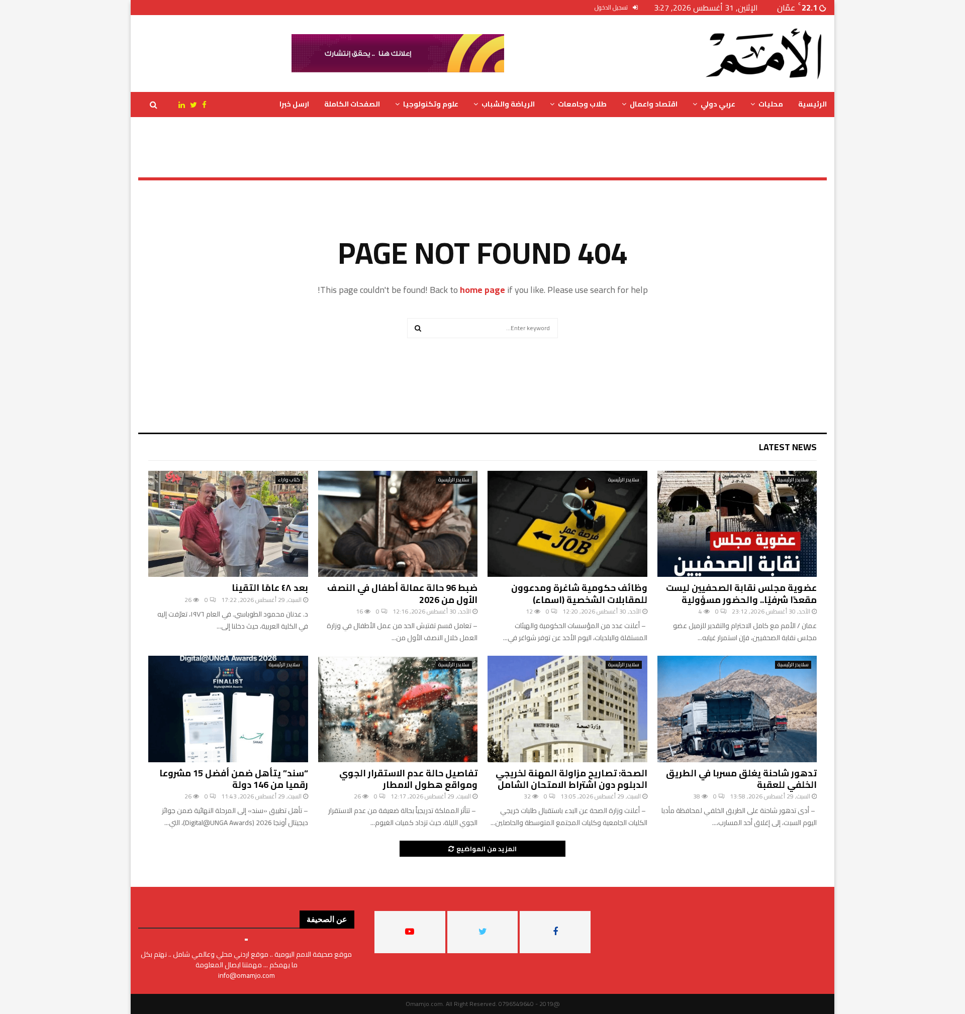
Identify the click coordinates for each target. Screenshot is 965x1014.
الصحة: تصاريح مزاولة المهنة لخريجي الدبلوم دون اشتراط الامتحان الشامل (571, 779)
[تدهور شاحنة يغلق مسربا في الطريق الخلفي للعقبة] (737, 709)
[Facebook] (202, 104)
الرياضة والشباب (508, 104)
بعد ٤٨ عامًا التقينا (270, 587)
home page (482, 289)
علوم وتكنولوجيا (430, 104)
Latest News (788, 447)
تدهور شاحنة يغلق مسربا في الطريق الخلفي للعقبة (741, 779)
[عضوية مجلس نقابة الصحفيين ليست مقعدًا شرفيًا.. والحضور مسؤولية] (737, 524)
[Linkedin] (176, 104)
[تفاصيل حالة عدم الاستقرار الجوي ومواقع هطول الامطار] (398, 709)
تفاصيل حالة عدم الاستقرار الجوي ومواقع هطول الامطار (408, 779)
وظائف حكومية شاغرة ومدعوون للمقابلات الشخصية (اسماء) (579, 593)
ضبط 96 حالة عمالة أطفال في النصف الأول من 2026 (402, 593)
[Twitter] (191, 104)
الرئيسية (812, 104)
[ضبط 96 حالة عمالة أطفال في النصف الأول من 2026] (398, 524)
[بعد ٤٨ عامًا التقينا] (228, 524)
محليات (770, 104)
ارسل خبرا (294, 104)
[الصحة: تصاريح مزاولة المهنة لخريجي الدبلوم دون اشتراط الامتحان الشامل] (567, 709)
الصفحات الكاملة (352, 104)
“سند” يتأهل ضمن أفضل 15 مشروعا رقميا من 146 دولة (233, 779)
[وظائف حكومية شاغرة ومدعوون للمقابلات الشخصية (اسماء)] (567, 524)
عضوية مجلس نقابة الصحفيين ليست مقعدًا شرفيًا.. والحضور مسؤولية (741, 593)
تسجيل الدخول (612, 7)
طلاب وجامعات (582, 104)
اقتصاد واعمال (654, 104)
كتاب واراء (289, 480)
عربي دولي (718, 104)
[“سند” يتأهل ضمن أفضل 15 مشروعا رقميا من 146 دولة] (228, 709)
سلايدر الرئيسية (793, 480)
